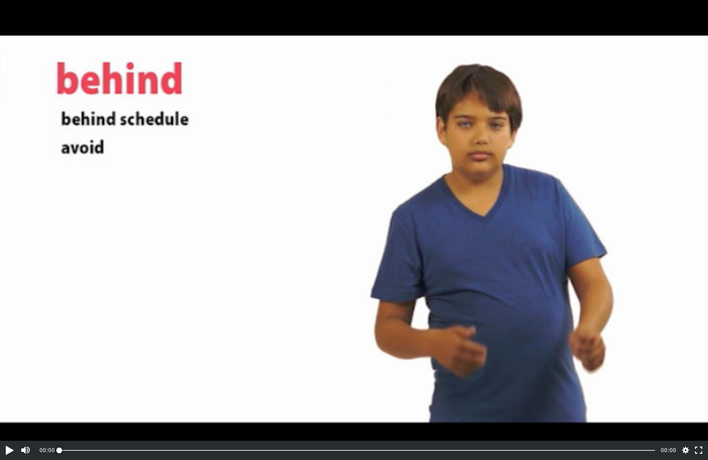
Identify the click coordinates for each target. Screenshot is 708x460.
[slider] (357, 450)
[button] (9, 450)
